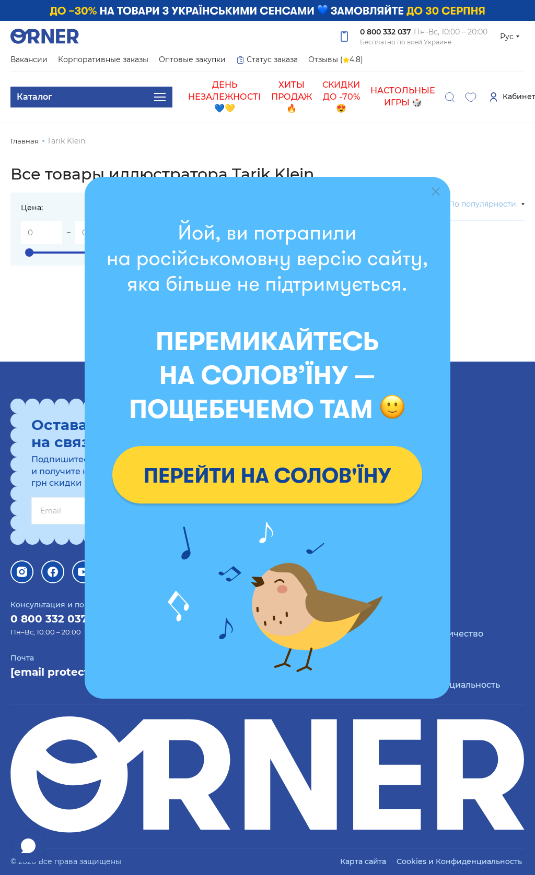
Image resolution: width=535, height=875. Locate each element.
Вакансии (29, 59)
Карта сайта (363, 861)
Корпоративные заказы (103, 59)
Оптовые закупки (192, 59)
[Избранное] (470, 97)
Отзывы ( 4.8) (335, 59)
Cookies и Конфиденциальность (459, 861)
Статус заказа (272, 59)
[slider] (29, 252)
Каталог (34, 97)
